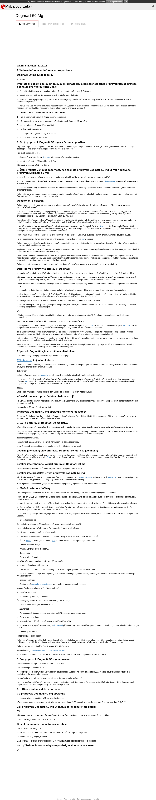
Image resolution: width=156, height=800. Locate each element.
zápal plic (103, 226)
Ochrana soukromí (84, 799)
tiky (83, 239)
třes (26, 381)
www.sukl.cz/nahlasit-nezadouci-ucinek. (48, 650)
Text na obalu (80, 24)
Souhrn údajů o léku (54, 24)
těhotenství (43, 375)
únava (28, 541)
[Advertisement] (7, 108)
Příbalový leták (28, 24)
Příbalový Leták (18, 6)
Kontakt (96, 799)
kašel (90, 325)
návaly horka (109, 181)
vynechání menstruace (42, 584)
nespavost (112, 477)
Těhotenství (24, 360)
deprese (46, 157)
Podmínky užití (69, 799)
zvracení (126, 325)
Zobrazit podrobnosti (114, 2)
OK (126, 2)
